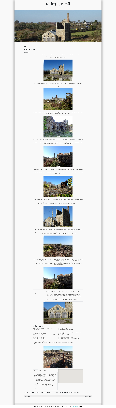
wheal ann (61, 392)
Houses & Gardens (56, 8)
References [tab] (46, 370)
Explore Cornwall (58, 3)
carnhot (33, 392)
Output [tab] (35, 296)
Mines (50, 8)
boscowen (26, 392)
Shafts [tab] (35, 290)
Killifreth (80, 232)
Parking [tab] (40, 370)
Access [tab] (35, 370)
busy (30, 392)
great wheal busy (50, 392)
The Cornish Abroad (66, 8)
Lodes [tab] (35, 293)
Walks (46, 8)
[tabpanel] (64, 295)
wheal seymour (76, 392)
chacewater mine (43, 392)
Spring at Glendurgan (87, 396)
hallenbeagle (56, 392)
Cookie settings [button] (75, 406)
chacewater (37, 392)
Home (42, 8)
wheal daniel (71, 392)
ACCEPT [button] (80, 406)
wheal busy (66, 392)
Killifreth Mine (27, 396)
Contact (73, 8)
